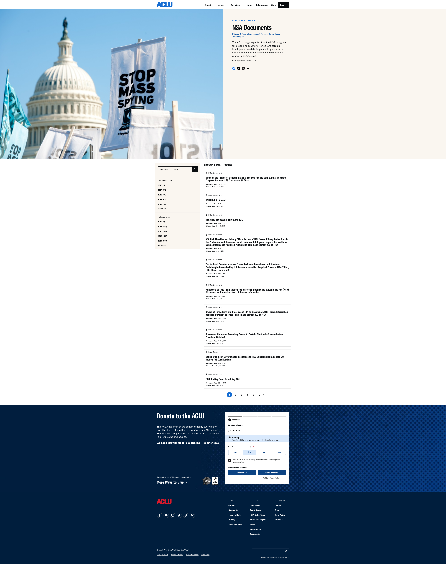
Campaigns (255, 505)
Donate (278, 505)
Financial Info (234, 515)
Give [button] (282, 5)
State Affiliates (235, 524)
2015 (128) (162, 236)
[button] (243, 69)
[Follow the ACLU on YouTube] (166, 515)
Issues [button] (221, 5)
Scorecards (255, 534)
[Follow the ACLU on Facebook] (159, 515)
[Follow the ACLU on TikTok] (179, 515)
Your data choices (192, 555)
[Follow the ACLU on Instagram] (172, 515)
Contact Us (233, 510)
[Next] (265, 395)
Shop (273, 5)
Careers (231, 505)
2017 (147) (162, 226)
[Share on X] (238, 69)
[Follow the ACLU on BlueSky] (192, 515)
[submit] (194, 169)
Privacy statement (177, 555)
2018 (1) (161, 185)
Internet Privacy (260, 34)
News (249, 5)
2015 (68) (162, 199)
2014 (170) (162, 204)
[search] (286, 551)
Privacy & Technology (242, 34)
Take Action (262, 5)
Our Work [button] (236, 5)
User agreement (162, 555)
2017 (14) (162, 190)
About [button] (208, 5)
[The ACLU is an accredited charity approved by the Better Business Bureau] (215, 481)
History (231, 519)
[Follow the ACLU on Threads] (185, 515)
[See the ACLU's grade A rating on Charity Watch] (206, 481)
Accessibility (205, 555)
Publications (255, 529)
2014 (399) (162, 241)
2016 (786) (162, 231)
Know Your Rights (258, 519)
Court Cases (255, 510)
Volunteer (279, 519)
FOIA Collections (242, 20)
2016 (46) (162, 195)
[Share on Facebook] (233, 69)
